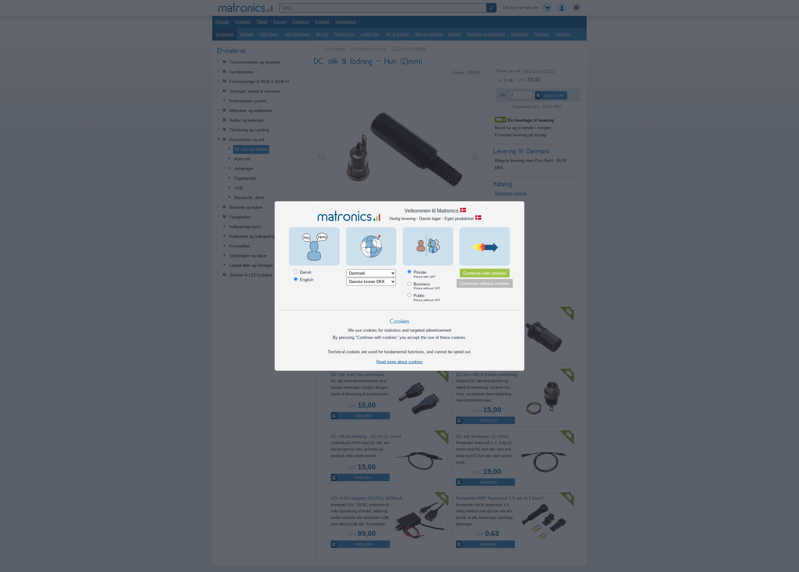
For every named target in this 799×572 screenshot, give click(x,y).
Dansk (305, 272)
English (306, 279)
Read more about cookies (399, 361)
